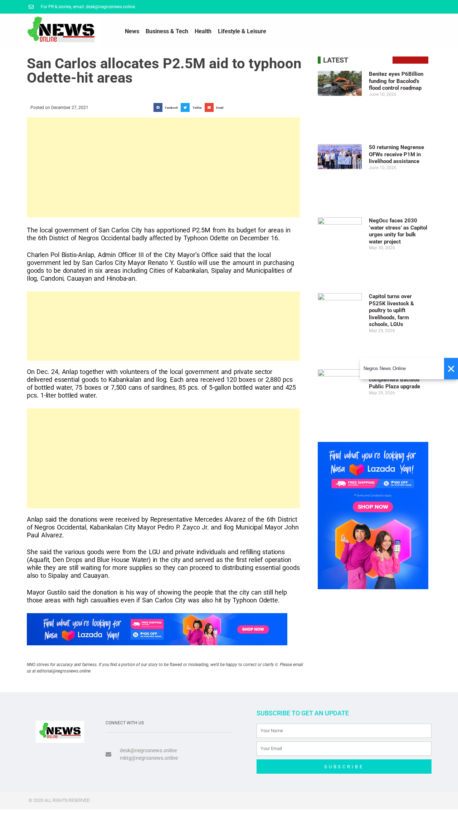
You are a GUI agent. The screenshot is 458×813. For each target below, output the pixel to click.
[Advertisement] (163, 167)
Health (203, 31)
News (132, 31)
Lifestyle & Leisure (242, 31)
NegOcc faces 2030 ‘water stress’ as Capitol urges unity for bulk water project (398, 231)
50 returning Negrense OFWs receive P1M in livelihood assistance (396, 154)
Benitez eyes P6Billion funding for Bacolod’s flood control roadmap (396, 81)
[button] (167, 107)
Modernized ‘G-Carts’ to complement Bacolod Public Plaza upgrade (397, 379)
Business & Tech (167, 31)
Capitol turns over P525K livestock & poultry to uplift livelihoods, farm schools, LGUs (391, 310)
